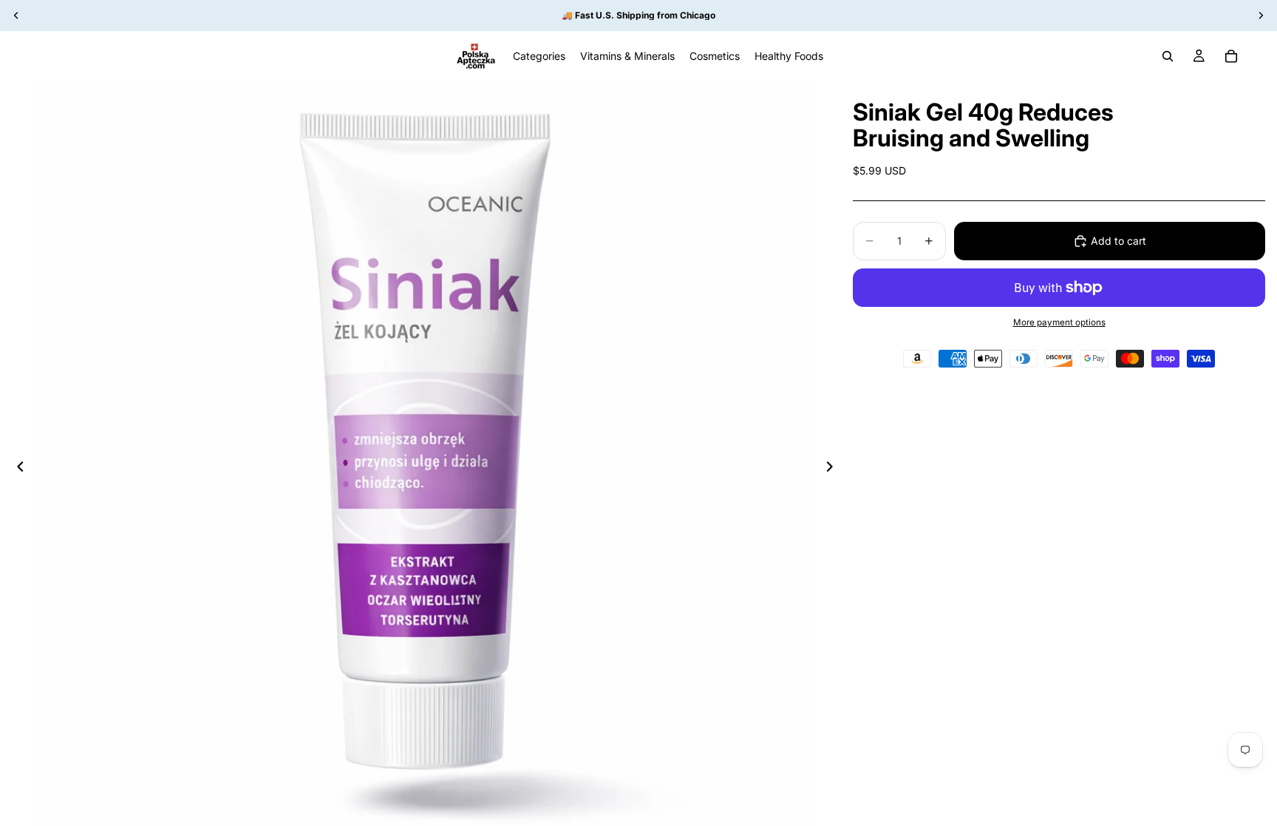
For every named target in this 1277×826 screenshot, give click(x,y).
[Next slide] (833, 469)
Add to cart (1118, 240)
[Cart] (1231, 56)
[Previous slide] (16, 469)
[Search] (1167, 56)
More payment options (1059, 322)
